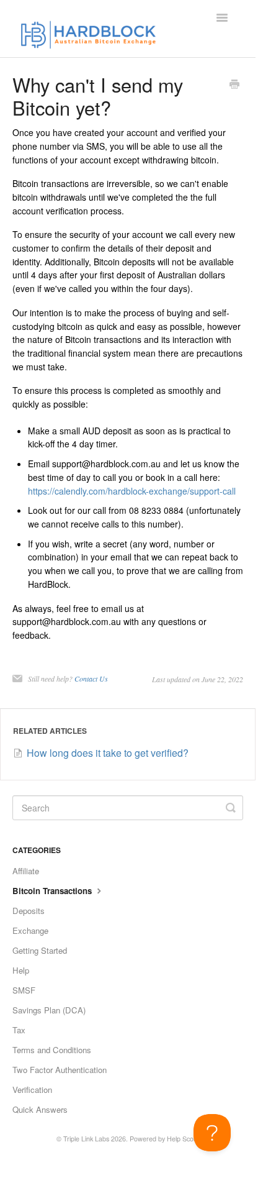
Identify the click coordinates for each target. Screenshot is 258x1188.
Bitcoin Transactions (53, 891)
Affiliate (25, 871)
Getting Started (39, 950)
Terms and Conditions (51, 1050)
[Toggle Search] (231, 807)
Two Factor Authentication (59, 1070)
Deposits (28, 910)
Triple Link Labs (86, 1138)
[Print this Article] (234, 85)
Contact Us (91, 678)
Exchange (30, 930)
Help (20, 970)
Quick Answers (40, 1109)
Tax (18, 1030)
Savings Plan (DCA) (49, 1010)
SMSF (23, 990)
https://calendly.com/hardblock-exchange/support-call (132, 491)
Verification (32, 1089)
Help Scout (183, 1138)
